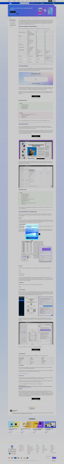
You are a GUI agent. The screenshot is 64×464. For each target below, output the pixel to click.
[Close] (32, 241)
